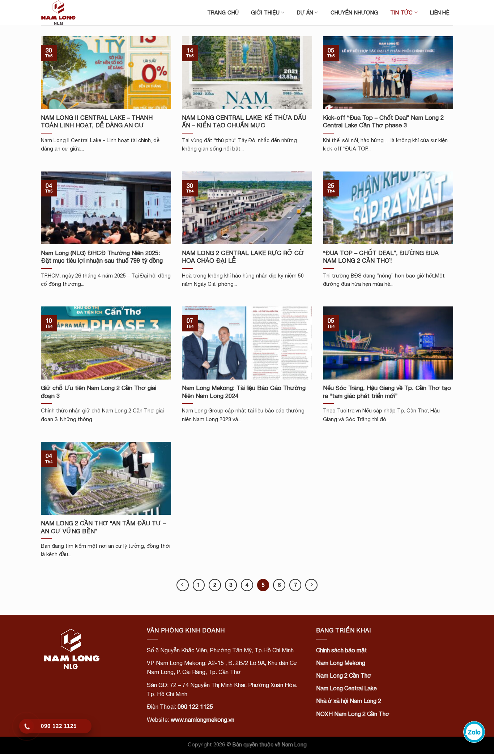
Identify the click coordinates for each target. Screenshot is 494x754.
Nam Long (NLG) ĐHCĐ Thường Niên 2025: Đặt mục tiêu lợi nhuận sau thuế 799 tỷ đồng (102, 256)
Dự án (305, 12)
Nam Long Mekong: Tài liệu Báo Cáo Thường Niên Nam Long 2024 (244, 391)
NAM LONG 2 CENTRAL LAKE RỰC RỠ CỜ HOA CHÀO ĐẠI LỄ (243, 256)
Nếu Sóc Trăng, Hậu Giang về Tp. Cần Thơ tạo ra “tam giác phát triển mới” (387, 391)
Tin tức (401, 12)
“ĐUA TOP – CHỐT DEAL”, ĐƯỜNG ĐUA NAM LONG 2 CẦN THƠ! (381, 256)
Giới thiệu (265, 12)
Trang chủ (223, 12)
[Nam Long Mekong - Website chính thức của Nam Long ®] (77, 12)
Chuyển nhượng (354, 12)
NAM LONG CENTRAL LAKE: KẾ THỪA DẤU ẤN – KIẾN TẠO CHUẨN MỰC (244, 121)
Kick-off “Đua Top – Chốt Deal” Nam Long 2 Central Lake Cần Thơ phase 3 (383, 121)
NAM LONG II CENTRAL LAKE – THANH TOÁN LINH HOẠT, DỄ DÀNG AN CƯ (97, 121)
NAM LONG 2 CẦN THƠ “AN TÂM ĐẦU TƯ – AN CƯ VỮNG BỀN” (103, 527)
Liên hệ (440, 12)
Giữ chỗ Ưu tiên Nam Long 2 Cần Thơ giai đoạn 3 (98, 391)
